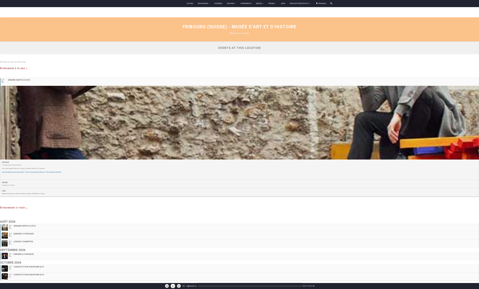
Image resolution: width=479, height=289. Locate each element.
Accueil (190, 3)
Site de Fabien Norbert (53, 172)
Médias (259, 3)
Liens (283, 3)
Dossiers (218, 3)
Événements (246, 3)
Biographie (203, 3)
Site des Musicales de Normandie (13, 172)
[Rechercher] (331, 3)
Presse (271, 3)
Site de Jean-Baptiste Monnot (35, 172)
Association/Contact (299, 3)
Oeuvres (230, 3)
